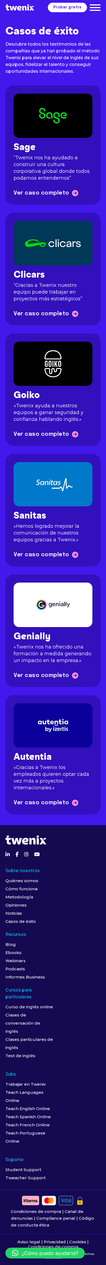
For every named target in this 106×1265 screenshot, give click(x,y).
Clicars (29, 275)
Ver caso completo (41, 193)
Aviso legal (28, 1241)
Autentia (33, 757)
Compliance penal (55, 1218)
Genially (32, 636)
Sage (25, 147)
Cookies (77, 1241)
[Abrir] (95, 7)
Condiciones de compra (36, 1211)
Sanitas (30, 516)
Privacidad (55, 1241)
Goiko (27, 395)
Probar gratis (67, 7)
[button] (45, 1253)
